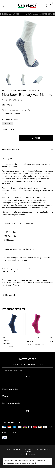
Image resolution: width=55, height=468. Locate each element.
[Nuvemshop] (28, 454)
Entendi (33, 463)
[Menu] (4, 5)
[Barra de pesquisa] (46, 5)
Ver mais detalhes (12, 114)
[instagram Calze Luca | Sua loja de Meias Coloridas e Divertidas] (27, 411)
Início (4, 90)
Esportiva (12, 90)
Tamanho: (11, 119)
